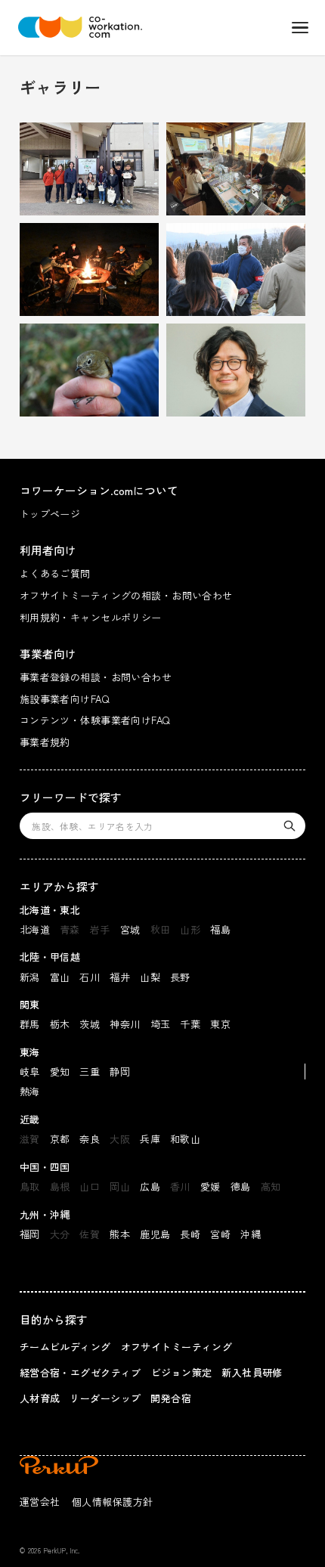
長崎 (190, 1234)
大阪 (120, 1139)
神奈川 (125, 1024)
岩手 (100, 929)
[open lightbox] (89, 168)
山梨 (150, 977)
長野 (180, 977)
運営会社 (40, 1501)
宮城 (130, 929)
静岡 (120, 1071)
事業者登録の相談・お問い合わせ (96, 677)
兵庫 (150, 1139)
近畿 (30, 1119)
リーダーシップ (105, 1398)
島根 (60, 1186)
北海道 (35, 929)
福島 (220, 929)
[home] (76, 27)
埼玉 (160, 1024)
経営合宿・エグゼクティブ (80, 1372)
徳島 (241, 1186)
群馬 (30, 1024)
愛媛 (210, 1186)
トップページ (50, 513)
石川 (89, 977)
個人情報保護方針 (112, 1501)
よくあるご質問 (55, 573)
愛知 (60, 1071)
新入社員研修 (252, 1372)
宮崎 (220, 1234)
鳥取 (30, 1186)
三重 (89, 1071)
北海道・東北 (50, 910)
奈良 (89, 1139)
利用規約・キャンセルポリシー (91, 617)
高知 (271, 1186)
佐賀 (89, 1234)
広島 (150, 1186)
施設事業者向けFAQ (64, 699)
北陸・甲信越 (50, 956)
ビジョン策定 (181, 1372)
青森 (70, 929)
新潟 (30, 977)
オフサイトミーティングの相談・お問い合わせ (126, 595)
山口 (89, 1186)
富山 (60, 977)
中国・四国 (45, 1167)
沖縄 (250, 1234)
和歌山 (185, 1139)
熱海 (30, 1091)
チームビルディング (65, 1346)
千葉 (190, 1024)
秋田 (160, 929)
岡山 (120, 1186)
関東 (30, 1004)
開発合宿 (170, 1398)
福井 (120, 977)
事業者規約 (45, 742)
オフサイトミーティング (177, 1346)
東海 (30, 1052)
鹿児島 (155, 1234)
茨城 (89, 1024)
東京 (220, 1024)
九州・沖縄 (45, 1214)
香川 (180, 1186)
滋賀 (30, 1139)
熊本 (120, 1234)
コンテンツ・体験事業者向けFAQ (95, 720)
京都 (60, 1139)
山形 (190, 929)
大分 (60, 1234)
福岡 (30, 1234)
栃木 (60, 1024)
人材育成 (40, 1398)
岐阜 (30, 1071)
